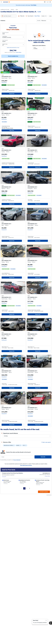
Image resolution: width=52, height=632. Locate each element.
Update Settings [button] (18, 52)
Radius (35, 47)
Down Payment (5, 40)
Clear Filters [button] (37, 16)
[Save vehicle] (24, 62)
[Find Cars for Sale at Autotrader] (6, 2)
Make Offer (12, 130)
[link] (44, 85)
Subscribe (43, 456)
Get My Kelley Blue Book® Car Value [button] (13, 47)
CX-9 (17, 9)
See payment (4, 82)
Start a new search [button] (46, 442)
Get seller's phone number (38, 311)
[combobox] (9, 16)
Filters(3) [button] (22, 16)
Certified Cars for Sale (5, 9)
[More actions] (23, 94)
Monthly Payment (5, 32)
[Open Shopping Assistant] (50, 623)
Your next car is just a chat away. (26, 5)
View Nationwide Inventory (26, 465)
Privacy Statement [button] (16, 459)
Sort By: (39, 20)
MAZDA (12, 9)
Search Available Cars (13, 56)
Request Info (11, 93)
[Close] (46, 620)
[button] (44, 1)
